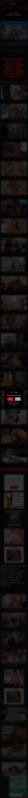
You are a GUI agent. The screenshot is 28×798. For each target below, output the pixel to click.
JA (10, 399)
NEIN (17, 399)
